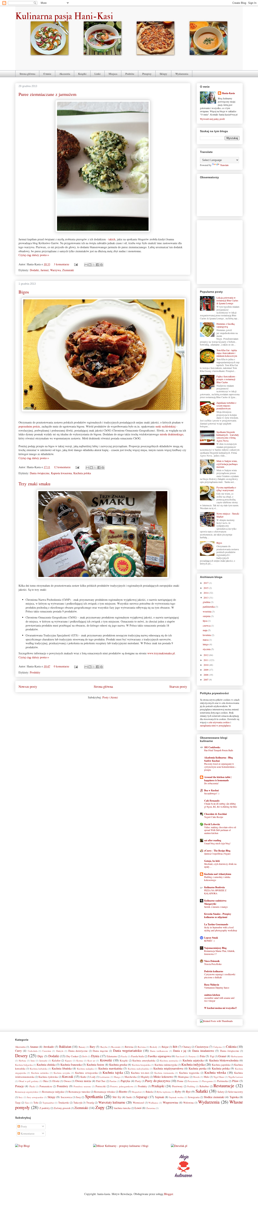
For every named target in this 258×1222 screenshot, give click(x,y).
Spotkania (94, 1096)
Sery (21, 1097)
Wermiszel (138, 1102)
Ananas (34, 1047)
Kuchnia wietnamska (164, 1072)
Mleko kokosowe (163, 1077)
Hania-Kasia (228, 93)
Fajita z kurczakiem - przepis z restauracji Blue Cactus (226, 379)
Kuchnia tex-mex (140, 1073)
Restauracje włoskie (104, 1091)
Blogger (168, 1194)
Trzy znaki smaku (34, 484)
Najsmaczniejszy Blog (215, 948)
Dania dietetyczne (78, 1051)
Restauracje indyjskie (53, 1091)
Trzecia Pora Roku (213, 964)
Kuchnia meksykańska (138, 1068)
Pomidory (62, 1086)
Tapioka (234, 1097)
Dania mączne (100, 1051)
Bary (92, 1047)
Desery (21, 1055)
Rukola (149, 1091)
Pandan (113, 1081)
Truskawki (63, 1102)
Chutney (186, 1047)
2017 (206, 582)
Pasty (138, 1081)
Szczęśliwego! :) (211, 793)
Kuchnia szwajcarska (86, 1073)
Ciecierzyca (201, 1047)
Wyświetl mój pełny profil (212, 118)
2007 (206, 679)
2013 (206, 597)
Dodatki (34, 270)
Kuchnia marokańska (110, 1068)
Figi (212, 1056)
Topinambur (48, 1102)
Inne (33, 1060)
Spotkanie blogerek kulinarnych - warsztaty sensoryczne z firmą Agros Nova (227, 436)
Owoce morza (83, 1081)
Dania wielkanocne (159, 1050)
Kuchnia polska (82, 473)
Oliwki (55, 1081)
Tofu (35, 1102)
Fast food (180, 1056)
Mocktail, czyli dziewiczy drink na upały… (220, 865)
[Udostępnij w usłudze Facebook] (98, 265)
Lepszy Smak (211, 937)
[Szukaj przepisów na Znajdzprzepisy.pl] (22, 1146)
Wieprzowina (170, 1102)
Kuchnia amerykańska (143, 1060)
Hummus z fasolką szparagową (225, 325)
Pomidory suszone (82, 1086)
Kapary (68, 1060)
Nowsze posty (28, 686)
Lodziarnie (105, 1076)
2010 (206, 664)
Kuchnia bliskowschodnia (223, 1060)
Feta (202, 1056)
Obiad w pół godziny (28, 1081)
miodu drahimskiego (171, 434)
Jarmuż (45, 270)
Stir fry (116, 1097)
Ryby (178, 1091)
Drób (84, 1056)
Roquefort (137, 1091)
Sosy (78, 1097)
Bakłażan (65, 1046)
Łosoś (138, 1108)
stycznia (207, 649)
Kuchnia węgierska (189, 1073)
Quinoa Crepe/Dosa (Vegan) (217, 853)
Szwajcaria (194, 1097)
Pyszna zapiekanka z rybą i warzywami (226, 489)
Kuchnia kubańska (38, 1068)
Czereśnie (46, 1050)
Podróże (129, 74)
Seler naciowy (235, 1091)
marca (206, 639)
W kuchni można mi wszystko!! (220, 1008)
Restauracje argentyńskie (26, 1091)
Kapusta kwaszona (61, 473)
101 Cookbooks (212, 747)
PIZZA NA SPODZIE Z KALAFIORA (215, 892)
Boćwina (142, 1046)
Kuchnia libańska (62, 1068)
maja (205, 630)
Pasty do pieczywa (157, 1080)
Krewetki (106, 1060)
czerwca (207, 625)
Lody (93, 1077)
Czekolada (32, 1050)
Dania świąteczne (39, 473)
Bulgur (165, 1047)
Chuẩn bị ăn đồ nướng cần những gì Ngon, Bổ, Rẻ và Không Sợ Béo (220, 805)
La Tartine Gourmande (216, 924)
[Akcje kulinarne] (183, 1178)
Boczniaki (116, 1046)
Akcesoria (64, 74)
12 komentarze (62, 467)
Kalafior (56, 1060)
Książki (82, 74)
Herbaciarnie (237, 1056)
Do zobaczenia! (211, 783)
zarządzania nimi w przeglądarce (215, 725)
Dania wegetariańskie (127, 1050)
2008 (206, 674)
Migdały (145, 1077)
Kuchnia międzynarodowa (168, 1068)
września (207, 611)
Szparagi (142, 1096)
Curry (18, 1051)
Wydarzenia (181, 74)
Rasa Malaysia (211, 984)
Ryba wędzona (164, 1091)
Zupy (100, 1107)
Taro (27, 1102)
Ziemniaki (68, 270)
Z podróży (45, 1108)
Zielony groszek (62, 1108)
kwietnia (207, 635)
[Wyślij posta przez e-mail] (76, 264)
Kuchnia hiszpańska (141, 1064)
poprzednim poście (29, 426)
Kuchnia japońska (221, 1064)
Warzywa (55, 270)
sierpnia (207, 616)
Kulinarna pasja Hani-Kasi (64, 16)
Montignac (183, 1077)
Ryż (188, 1091)
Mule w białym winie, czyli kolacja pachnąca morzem (226, 463)
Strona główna (27, 74)
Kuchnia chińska (46, 1064)
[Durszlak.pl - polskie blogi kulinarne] (179, 1146)
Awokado (48, 1047)
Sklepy (163, 74)
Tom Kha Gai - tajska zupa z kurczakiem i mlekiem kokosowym (226, 353)
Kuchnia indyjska (193, 1064)
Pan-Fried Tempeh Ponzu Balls (218, 750)
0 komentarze (61, 666)
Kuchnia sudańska (40, 1072)
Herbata (22, 1060)
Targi (18, 1102)
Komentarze (27, 1133)
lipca (205, 620)
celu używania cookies (219, 722)
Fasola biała (137, 1056)
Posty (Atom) (110, 697)
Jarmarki (43, 1060)
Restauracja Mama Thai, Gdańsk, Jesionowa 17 (219, 952)
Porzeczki (101, 1086)
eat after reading (212, 840)
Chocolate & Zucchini (215, 814)
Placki (32, 1086)
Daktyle (59, 1050)
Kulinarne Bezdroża (214, 887)
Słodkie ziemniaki (214, 1097)
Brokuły (153, 1046)
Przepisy (147, 74)
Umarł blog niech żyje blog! (217, 843)
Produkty (35, 672)
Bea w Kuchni (211, 790)
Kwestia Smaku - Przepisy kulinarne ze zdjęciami (217, 915)
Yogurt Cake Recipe (213, 816)
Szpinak (159, 1097)
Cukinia (231, 1046)
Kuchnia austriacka (169, 1060)
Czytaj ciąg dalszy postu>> (34, 255)
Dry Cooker (72, 1056)
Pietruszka (222, 1081)
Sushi (129, 1097)
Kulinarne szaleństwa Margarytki (215, 902)
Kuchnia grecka (118, 1064)
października (209, 606)
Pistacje (19, 1086)
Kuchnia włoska (215, 1072)
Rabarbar (204, 1086)
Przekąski (158, 1086)
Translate (224, 165)
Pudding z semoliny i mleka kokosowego (217, 879)
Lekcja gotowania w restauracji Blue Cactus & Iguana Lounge (227, 300)
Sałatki (202, 1091)
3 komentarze (61, 264)
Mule (206, 1077)
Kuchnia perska (197, 1068)
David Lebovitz (212, 824)
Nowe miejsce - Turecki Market (227, 515)
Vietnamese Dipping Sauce (216, 987)
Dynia (95, 1056)
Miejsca (113, 74)
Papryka (125, 1081)
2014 (206, 592)
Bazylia (103, 1046)
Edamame (112, 1056)
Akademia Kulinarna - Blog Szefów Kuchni (218, 759)
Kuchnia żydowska (48, 1077)
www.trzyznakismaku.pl (161, 653)
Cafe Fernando (212, 800)
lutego (206, 644)
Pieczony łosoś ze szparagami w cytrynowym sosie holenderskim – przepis (220, 766)
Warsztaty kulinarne (111, 1102)
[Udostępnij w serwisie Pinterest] (101, 265)
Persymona (193, 1081)
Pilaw (235, 1081)
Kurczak (67, 1076)
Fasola (124, 1056)
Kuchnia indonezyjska (166, 1064)
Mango (117, 1076)
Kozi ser (91, 1060)
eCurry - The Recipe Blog (217, 850)
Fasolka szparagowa (159, 1056)
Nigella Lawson (235, 1076)
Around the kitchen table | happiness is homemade (217, 778)
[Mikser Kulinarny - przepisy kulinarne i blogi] (120, 1146)
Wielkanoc (153, 1102)
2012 (206, 655)
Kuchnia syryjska (62, 1072)
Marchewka (131, 1077)
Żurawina (150, 1108)
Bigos (24, 292)
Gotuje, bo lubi (212, 861)
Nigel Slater (218, 1076)
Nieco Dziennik (212, 961)
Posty (23, 1126)
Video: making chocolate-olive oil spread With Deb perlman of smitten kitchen (220, 830)
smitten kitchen (212, 995)
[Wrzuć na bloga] (90, 265)
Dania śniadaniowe (203, 1051)
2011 (206, 660)
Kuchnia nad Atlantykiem (217, 874)
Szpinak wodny (176, 1097)
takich (111, 239)
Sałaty (220, 1091)
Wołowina (188, 1102)
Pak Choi (100, 1081)
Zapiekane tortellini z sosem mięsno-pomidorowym (226, 405)
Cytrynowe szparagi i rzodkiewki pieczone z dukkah (219, 976)
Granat (222, 1056)
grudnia (207, 602)
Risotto (123, 1091)
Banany (82, 1046)
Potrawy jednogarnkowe (121, 1086)
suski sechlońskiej (165, 426)
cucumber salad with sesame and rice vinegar (219, 999)
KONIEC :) (209, 940)
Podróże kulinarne (213, 971)
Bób (175, 1047)
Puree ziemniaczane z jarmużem (47, 94)
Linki (98, 74)
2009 (206, 669)
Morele (196, 1076)
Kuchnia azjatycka (193, 1060)
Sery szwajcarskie (35, 1097)
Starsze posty (178, 686)
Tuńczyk (77, 1102)
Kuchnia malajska (85, 1068)
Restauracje (223, 1085)
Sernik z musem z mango (216, 906)
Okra (45, 1081)
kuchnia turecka (122, 1108)
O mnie (47, 74)
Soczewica (66, 1097)
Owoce (67, 1081)
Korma (79, 1060)
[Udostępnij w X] (94, 265)
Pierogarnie (207, 1081)
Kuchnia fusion (95, 1064)
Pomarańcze (46, 1086)
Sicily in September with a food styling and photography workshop (220, 929)
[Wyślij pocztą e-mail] (86, 265)
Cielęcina (217, 1046)
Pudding (191, 1086)
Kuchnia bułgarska (24, 1064)
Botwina (129, 1047)
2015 (206, 587)
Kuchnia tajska (113, 1072)
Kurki (83, 1077)
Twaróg (90, 1102)
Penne (180, 1081)
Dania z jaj (179, 1051)
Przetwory (177, 1086)
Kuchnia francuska (71, 1064)
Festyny (192, 1056)
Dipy (40, 1056)
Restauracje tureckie (79, 1091)
